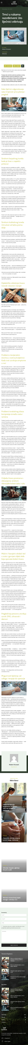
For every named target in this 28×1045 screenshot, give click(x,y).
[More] (22, 66)
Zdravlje (4, 53)
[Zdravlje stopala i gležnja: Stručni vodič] (14, 857)
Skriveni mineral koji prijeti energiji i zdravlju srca (11, 898)
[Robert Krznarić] (14, 758)
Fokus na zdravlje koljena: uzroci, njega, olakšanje (11, 839)
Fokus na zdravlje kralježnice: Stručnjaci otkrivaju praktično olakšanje (10, 807)
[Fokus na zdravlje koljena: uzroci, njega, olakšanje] (14, 827)
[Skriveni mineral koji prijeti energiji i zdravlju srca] (14, 887)
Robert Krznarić (6, 49)
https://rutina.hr (14, 766)
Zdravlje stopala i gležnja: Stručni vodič (11, 869)
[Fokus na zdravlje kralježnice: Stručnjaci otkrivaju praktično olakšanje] (14, 798)
